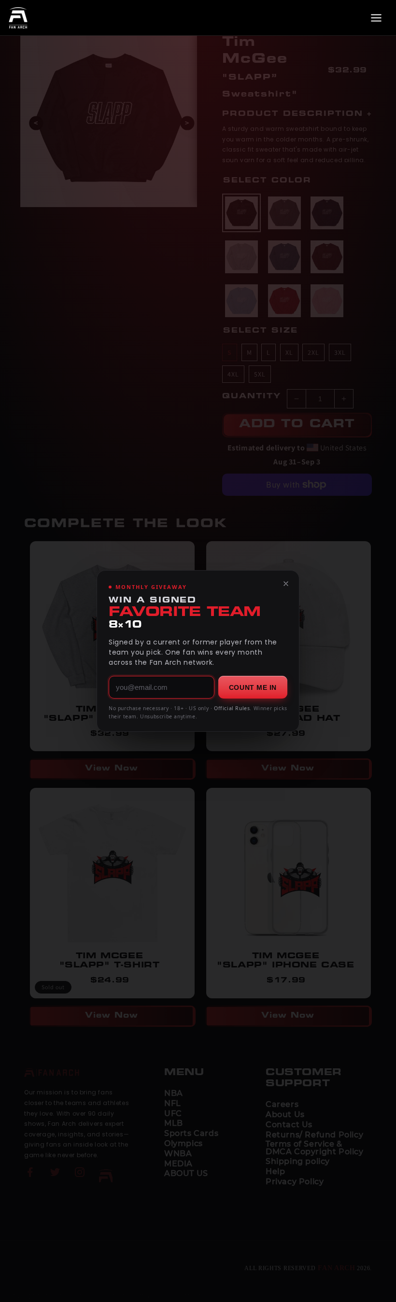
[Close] (286, 583)
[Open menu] (376, 18)
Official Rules (232, 708)
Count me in (253, 687)
